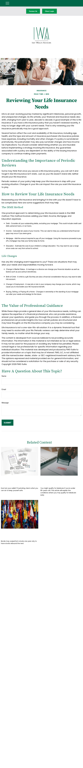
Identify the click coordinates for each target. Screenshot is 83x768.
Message (5, 402)
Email (4, 389)
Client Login (49, 11)
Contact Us (33, 11)
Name (4, 376)
